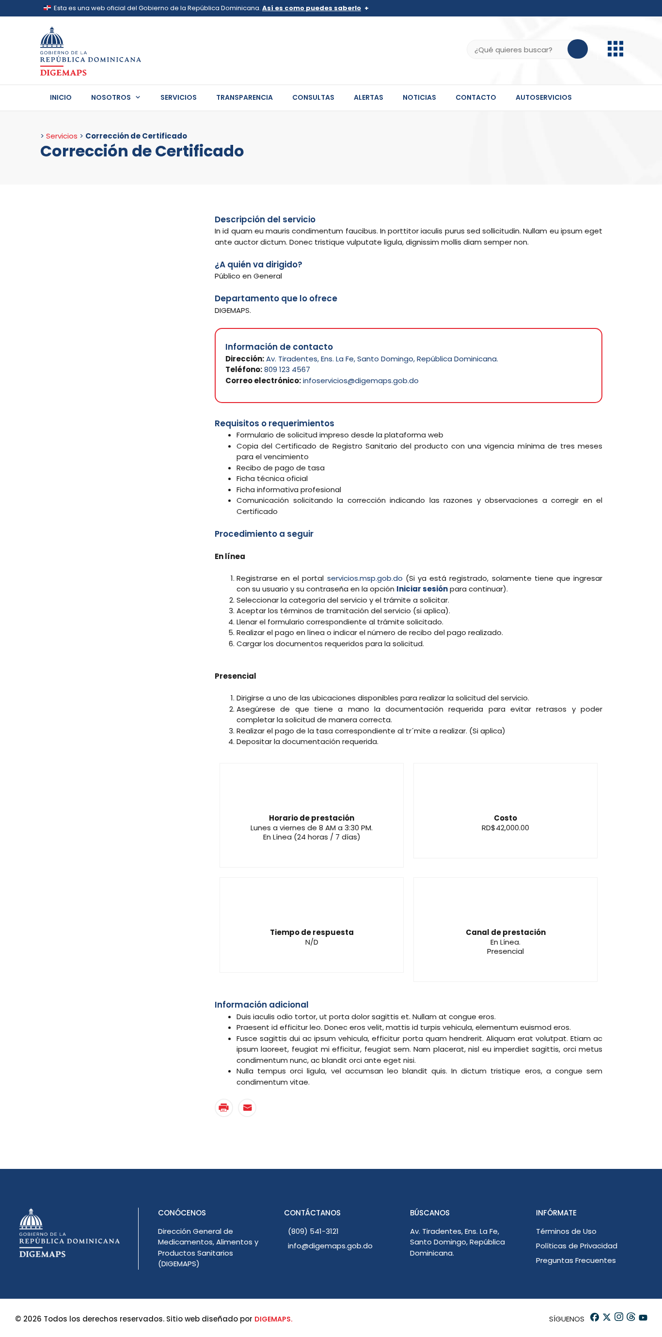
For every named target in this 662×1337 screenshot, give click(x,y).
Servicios (178, 97)
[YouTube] (642, 1319)
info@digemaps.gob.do (330, 1246)
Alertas (368, 97)
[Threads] (630, 1319)
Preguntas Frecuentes (576, 1260)
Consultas (313, 97)
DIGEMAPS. (273, 1319)
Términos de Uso (566, 1231)
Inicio (61, 97)
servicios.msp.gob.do (365, 578)
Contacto (476, 97)
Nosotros (111, 97)
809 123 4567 (287, 369)
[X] (606, 1319)
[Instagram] (618, 1319)
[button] (615, 54)
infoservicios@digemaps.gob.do (361, 380)
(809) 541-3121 (313, 1231)
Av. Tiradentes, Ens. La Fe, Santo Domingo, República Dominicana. (382, 359)
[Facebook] (594, 1319)
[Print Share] (224, 1108)
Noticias (419, 97)
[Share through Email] (247, 1108)
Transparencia (244, 97)
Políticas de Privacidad (576, 1246)
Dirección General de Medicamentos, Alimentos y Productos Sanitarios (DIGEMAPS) (208, 1247)
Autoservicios (544, 97)
